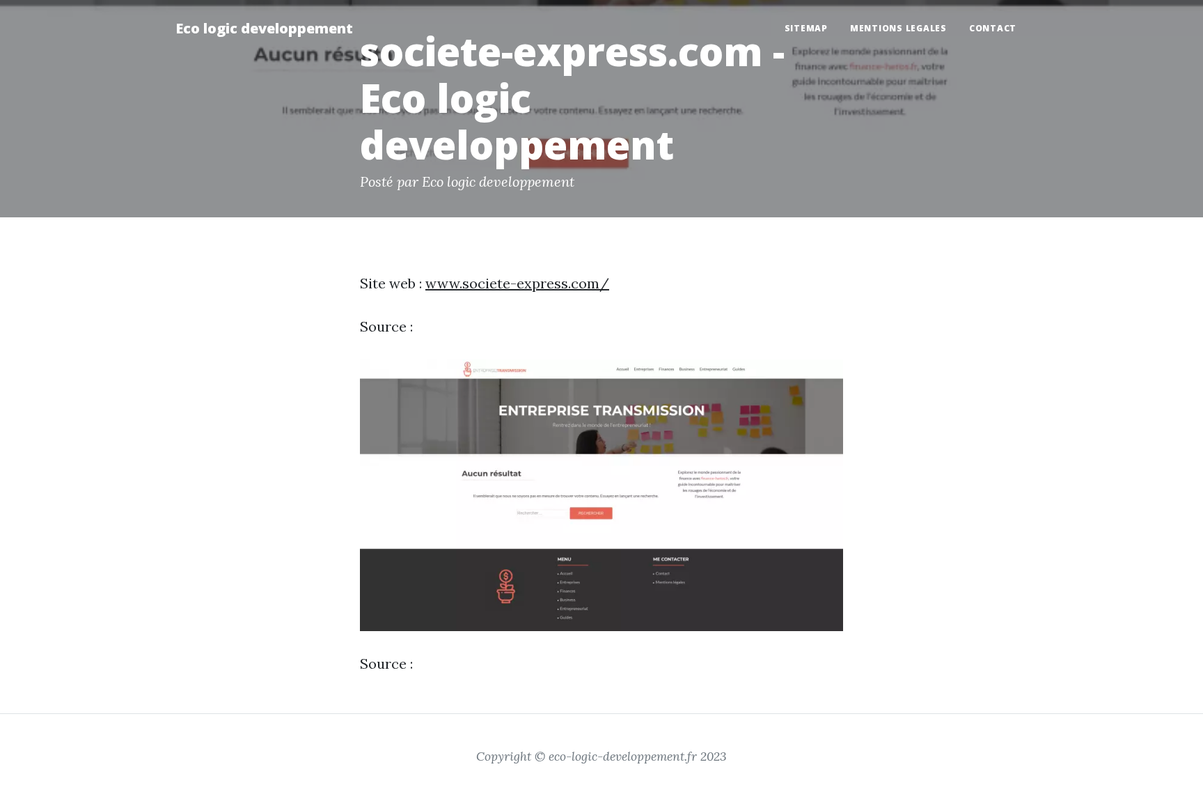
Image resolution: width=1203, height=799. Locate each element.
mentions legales (898, 28)
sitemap (806, 28)
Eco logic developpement (264, 28)
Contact (992, 28)
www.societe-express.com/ (517, 283)
